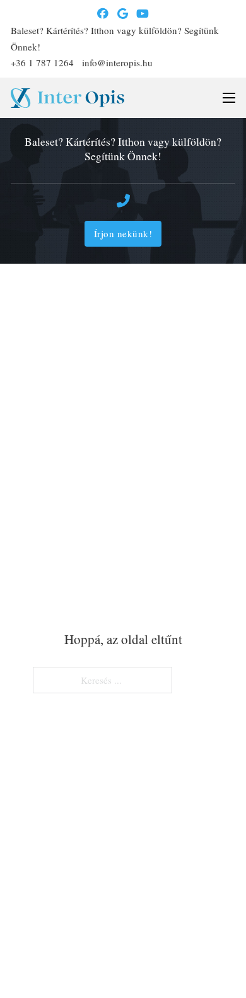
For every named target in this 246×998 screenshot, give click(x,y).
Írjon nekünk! (123, 233)
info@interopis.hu (117, 62)
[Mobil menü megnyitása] (229, 98)
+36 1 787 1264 (42, 62)
